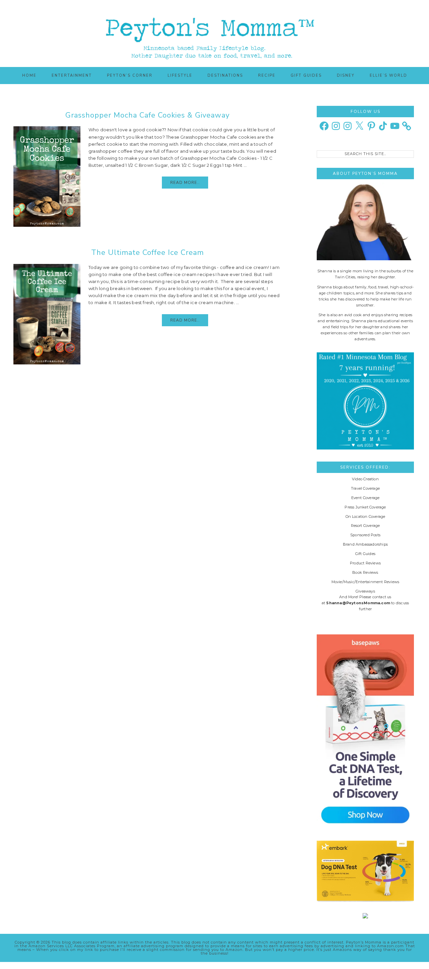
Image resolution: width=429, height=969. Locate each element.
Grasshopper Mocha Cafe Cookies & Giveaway (147, 115)
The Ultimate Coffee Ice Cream (147, 253)
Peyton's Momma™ (214, 33)
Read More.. (185, 182)
